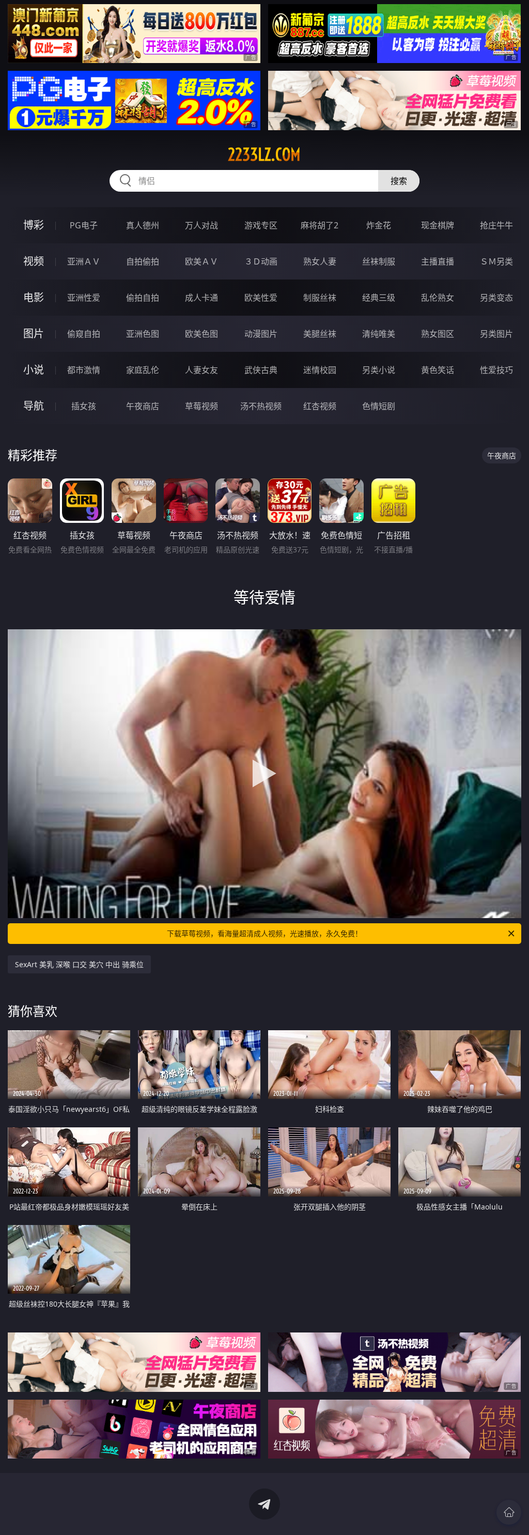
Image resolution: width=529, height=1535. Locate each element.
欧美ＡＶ (201, 261)
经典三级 (378, 297)
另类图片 (496, 333)
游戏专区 (260, 225)
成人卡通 (201, 297)
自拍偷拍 (142, 261)
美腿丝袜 (319, 333)
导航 (33, 406)
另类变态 (496, 297)
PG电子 (84, 225)
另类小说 (378, 370)
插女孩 (83, 406)
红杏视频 (319, 406)
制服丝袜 (319, 297)
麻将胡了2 (319, 225)
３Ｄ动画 (260, 261)
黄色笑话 (437, 370)
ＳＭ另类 (496, 261)
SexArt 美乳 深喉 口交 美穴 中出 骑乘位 (79, 964)
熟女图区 (437, 333)
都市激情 (83, 370)
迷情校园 (319, 370)
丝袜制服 (378, 261)
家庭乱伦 (142, 370)
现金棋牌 (437, 225)
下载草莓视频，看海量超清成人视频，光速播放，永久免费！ (264, 933)
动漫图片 (260, 333)
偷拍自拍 (142, 297)
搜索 (399, 181)
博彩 (33, 225)
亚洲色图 (142, 333)
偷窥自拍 (83, 333)
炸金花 (378, 225)
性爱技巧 (496, 370)
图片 (33, 333)
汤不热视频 (261, 406)
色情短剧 (378, 406)
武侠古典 (260, 370)
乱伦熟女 (437, 297)
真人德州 (142, 225)
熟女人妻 (319, 261)
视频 (33, 261)
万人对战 (201, 225)
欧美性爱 (260, 297)
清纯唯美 (378, 333)
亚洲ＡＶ (83, 261)
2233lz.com (264, 154)
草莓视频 (201, 406)
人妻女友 (201, 370)
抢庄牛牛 (496, 225)
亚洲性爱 (83, 297)
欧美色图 (201, 333)
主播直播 (437, 261)
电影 (33, 297)
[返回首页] (508, 1512)
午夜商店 (142, 406)
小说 (33, 370)
